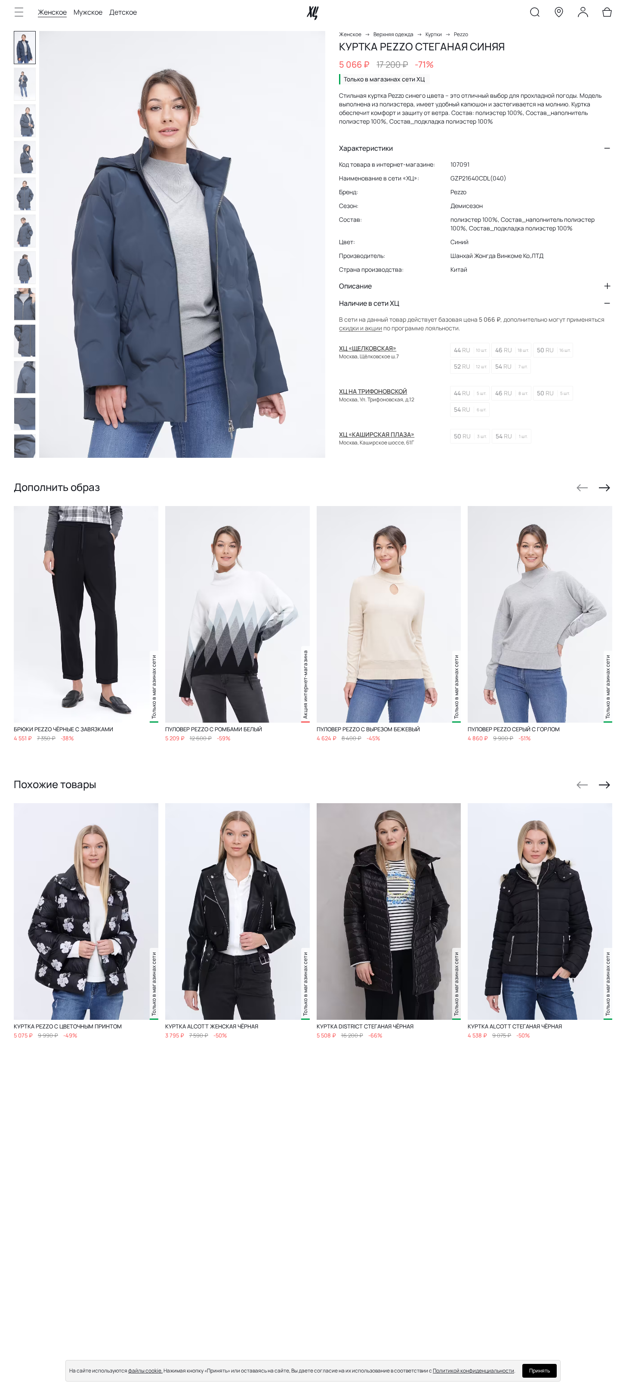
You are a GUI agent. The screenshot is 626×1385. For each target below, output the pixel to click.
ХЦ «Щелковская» (367, 348)
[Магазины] (559, 14)
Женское (52, 12)
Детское (123, 12)
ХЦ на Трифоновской (373, 391)
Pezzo (461, 34)
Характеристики (366, 148)
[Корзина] (607, 14)
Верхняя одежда (393, 34)
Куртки (434, 34)
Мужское (88, 12)
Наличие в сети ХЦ (369, 303)
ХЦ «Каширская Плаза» (376, 434)
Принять (539, 1370)
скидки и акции (360, 328)
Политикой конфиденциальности (473, 1370)
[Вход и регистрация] (583, 14)
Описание (355, 286)
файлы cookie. (145, 1370)
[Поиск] (535, 14)
